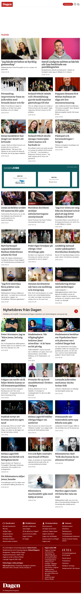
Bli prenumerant (47, 526)
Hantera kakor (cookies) (10, 541)
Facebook (19, 565)
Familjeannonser (67, 534)
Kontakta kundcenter (9, 526)
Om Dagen (26, 539)
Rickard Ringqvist (34, 550)
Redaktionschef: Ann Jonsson (71, 568)
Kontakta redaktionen (29, 526)
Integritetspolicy (8, 534)
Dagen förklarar (27, 536)
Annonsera (65, 529)
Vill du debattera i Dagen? (31, 531)
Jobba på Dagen (17, 563)
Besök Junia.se (66, 558)
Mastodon (6, 567)
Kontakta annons (67, 526)
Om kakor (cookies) (8, 539)
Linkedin (32, 565)
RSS (11, 567)
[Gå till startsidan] (7, 4)
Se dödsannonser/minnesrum (71, 536)
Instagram (26, 565)
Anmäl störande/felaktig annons (69, 540)
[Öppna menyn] (78, 4)
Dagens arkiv (46, 541)
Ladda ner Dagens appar (49, 531)
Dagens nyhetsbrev (48, 534)
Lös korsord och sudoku (30, 534)
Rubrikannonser (67, 531)
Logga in (75, 4)
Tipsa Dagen (26, 529)
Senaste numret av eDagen (50, 539)
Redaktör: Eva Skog (68, 566)
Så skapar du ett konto (49, 529)
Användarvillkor (7, 536)
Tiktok (21, 567)
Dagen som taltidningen (49, 536)
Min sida (5, 529)
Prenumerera (68, 4)
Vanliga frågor (7, 531)
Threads (15, 567)
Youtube (26, 567)
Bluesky (12, 565)
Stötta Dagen (7, 563)
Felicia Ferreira (32, 548)
